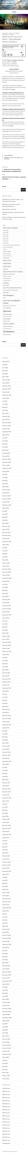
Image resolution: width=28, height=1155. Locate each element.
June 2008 (5, 1027)
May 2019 (4, 627)
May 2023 (5, 480)
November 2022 (6, 499)
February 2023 (6, 489)
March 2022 (5, 523)
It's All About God (6, 278)
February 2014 (6, 819)
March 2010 (5, 962)
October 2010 (5, 941)
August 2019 (5, 618)
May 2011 (4, 920)
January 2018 (5, 676)
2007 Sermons (6, 1088)
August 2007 (5, 1057)
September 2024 (6, 431)
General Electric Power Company (13, 271)
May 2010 (4, 956)
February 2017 (6, 709)
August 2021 (5, 544)
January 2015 (5, 785)
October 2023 (6, 465)
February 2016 (6, 746)
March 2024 (5, 450)
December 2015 (6, 752)
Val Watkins (8, 331)
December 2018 (6, 642)
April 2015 (5, 776)
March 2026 (5, 376)
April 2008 (5, 1033)
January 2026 (5, 383)
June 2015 (5, 770)
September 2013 (6, 834)
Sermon (6, 157)
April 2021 (5, 557)
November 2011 (6, 901)
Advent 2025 (5, 243)
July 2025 (4, 401)
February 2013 (6, 856)
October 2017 (5, 685)
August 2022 (5, 508)
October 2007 (6, 1051)
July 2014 (4, 804)
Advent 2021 (5, 238)
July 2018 (4, 657)
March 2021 (5, 560)
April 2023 (5, 483)
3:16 (4, 225)
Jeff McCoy (6, 283)
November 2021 (6, 535)
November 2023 (6, 462)
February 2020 (6, 599)
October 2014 (5, 795)
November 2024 (6, 425)
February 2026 (6, 380)
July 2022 (4, 511)
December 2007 (6, 1045)
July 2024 (4, 438)
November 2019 (6, 608)
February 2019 (6, 636)
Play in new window (12, 60)
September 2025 (6, 395)
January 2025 (5, 419)
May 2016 (4, 737)
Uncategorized (6, 1143)
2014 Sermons (6, 1103)
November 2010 (6, 938)
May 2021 (4, 554)
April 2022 (5, 520)
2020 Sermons (6, 1122)
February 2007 (6, 1075)
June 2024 (5, 441)
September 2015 (6, 761)
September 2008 (6, 1017)
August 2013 (5, 837)
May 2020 (5, 590)
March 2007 (5, 1072)
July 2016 (4, 731)
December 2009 (6, 972)
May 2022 (4, 517)
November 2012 (6, 865)
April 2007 (5, 1069)
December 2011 (6, 898)
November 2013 (6, 828)
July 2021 (4, 547)
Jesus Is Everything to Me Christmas (10, 290)
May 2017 (4, 700)
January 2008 (5, 1042)
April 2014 (5, 813)
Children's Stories (7, 251)
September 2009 (6, 981)
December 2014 (6, 789)
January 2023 (5, 492)
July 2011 (4, 914)
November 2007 (6, 1048)
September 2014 (6, 798)
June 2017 (5, 697)
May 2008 (5, 1030)
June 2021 (5, 550)
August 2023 (5, 471)
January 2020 (5, 602)
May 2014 (4, 810)
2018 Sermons (6, 1116)
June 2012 (5, 880)
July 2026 (4, 364)
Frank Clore (7, 263)
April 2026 (5, 373)
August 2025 (5, 398)
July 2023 (4, 474)
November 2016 (6, 718)
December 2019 (6, 605)
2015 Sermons (6, 1106)
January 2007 (5, 1078)
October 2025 (6, 392)
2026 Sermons (6, 1140)
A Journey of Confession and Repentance (11, 245)
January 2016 (5, 749)
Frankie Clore (7, 266)
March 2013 (5, 853)
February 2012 (6, 892)
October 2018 (5, 648)
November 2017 (6, 682)
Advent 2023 (5, 241)
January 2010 (5, 969)
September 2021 (6, 541)
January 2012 (5, 895)
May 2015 (4, 773)
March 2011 (5, 926)
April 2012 (5, 886)
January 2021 (5, 566)
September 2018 (6, 651)
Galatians (5, 269)
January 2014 (5, 822)
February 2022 (6, 526)
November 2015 (6, 755)
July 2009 (4, 987)
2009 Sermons (6, 1094)
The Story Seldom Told (7, 328)
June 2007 (5, 1063)
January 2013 (5, 859)
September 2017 (6, 688)
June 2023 (5, 477)
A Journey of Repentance (8, 247)
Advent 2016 (5, 234)
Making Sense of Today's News (9, 305)
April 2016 (5, 740)
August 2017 (5, 691)
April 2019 (5, 630)
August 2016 (5, 727)
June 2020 (5, 587)
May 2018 (4, 663)
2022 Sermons (8, 155)
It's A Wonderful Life (7, 280)
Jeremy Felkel (6, 285)
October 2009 (6, 978)
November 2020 (6, 572)
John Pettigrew (8, 295)
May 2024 (5, 444)
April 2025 (5, 410)
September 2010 (6, 944)
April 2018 (5, 666)
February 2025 (6, 416)
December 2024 (6, 422)
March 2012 (5, 889)
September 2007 (6, 1054)
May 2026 (5, 370)
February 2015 (6, 782)
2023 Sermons (6, 1131)
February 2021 (6, 563)
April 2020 (5, 593)
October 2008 (6, 1014)
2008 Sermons (6, 1091)
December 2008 (6, 1008)
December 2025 (6, 386)
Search (4, 186)
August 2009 (5, 984)
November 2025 (6, 389)
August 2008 (5, 1020)
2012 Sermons (6, 1097)
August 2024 (5, 434)
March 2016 (5, 743)
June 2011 (4, 917)
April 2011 (4, 923)
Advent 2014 (5, 230)
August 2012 (5, 874)
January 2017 (5, 712)
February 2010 (6, 965)
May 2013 (4, 847)
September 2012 (6, 871)
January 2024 (5, 456)
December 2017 (6, 679)
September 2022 (6, 505)
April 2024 (5, 447)
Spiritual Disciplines (7, 314)
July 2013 (4, 840)
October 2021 (5, 538)
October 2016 (5, 721)
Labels (4, 297)
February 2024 (6, 453)
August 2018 (5, 654)
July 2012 (4, 877)
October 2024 (6, 428)
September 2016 (6, 724)
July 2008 (4, 1023)
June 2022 (5, 514)
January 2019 (5, 639)
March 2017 (5, 706)
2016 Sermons (6, 1109)
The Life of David (15, 157)
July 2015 (4, 767)
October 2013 (5, 831)
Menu (14, 12)
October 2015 (5, 758)
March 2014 (5, 816)
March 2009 (5, 999)
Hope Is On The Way (7, 276)
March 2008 (5, 1036)
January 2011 (5, 932)
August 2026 (5, 361)
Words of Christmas (7, 334)
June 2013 (5, 843)
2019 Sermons (6, 1119)
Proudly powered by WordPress (9, 1151)
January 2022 (5, 529)
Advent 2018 (5, 236)
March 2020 (5, 596)
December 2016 (6, 715)
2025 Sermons (6, 1137)
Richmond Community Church (13, 3)
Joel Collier (6, 292)
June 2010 (5, 953)
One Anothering (7, 308)
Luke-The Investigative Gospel (11, 302)
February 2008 (6, 1039)
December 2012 (6, 862)
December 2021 (6, 532)
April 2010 (5, 959)
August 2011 (5, 911)
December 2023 (6, 459)
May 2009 (5, 993)
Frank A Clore (7, 260)
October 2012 (5, 868)
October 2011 (5, 904)
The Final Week (6, 318)
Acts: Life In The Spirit (10, 228)
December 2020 (6, 569)
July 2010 (4, 950)
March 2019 (5, 633)
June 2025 (5, 404)
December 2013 (6, 825)
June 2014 (5, 807)
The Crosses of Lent (7, 316)
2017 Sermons (6, 1113)
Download (20, 60)
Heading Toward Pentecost (9, 274)
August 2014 (5, 801)
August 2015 (5, 764)
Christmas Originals (7, 253)
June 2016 (5, 734)
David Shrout (6, 258)
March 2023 (5, 486)
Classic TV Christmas (7, 255)
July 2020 (4, 584)
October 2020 (6, 575)
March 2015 (5, 779)
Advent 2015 (5, 232)
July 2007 (4, 1060)
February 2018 (6, 673)
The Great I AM (6, 321)
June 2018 (5, 660)
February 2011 (6, 929)
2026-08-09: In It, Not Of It (9, 209)
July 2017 (4, 694)
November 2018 (6, 645)
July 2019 (4, 621)
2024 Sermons (6, 1134)
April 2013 (5, 850)
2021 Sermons (6, 1125)
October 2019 (5, 612)
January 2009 (5, 1005)
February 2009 (6, 1002)
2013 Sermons (6, 1100)
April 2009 (5, 996)
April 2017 (5, 703)
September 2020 (6, 578)
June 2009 (5, 990)
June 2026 (5, 367)
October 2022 (6, 502)
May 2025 (5, 407)
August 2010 (5, 947)
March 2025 (5, 413)
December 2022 (6, 496)
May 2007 (5, 1066)
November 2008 (6, 1011)
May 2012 (4, 883)
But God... (5, 249)
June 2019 (5, 624)
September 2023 (6, 468)
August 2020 (5, 581)
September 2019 (6, 615)
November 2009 (6, 975)
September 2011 (6, 907)
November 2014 (6, 792)
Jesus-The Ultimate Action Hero (12, 288)
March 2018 (5, 669)
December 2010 (6, 935)
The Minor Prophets (7, 326)
